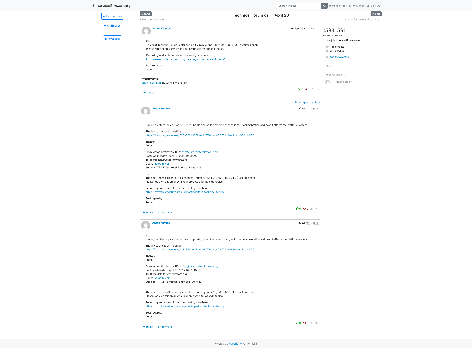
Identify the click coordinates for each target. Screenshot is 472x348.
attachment (165, 212)
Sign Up (375, 5)
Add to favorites (339, 57)
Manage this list (341, 5)
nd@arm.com (162, 163)
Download (113, 38)
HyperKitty (235, 343)
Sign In (360, 5)
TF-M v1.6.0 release (152, 19)
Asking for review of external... (363, 19)
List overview (113, 16)
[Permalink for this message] (318, 89)
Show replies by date (307, 102)
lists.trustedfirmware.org (111, 6)
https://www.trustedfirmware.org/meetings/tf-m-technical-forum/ (185, 59)
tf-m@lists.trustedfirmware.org (200, 151)
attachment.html (151, 82)
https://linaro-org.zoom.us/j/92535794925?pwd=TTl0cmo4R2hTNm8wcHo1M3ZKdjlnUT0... (201, 135)
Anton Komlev (162, 28)
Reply (150, 92)
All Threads (113, 25)
